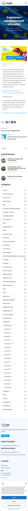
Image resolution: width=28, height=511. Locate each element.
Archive (14, 190)
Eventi (14, 230)
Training (14, 398)
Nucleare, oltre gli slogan (15, 176)
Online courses (14, 303)
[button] (26, 483)
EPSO (14, 223)
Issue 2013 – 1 (15, 332)
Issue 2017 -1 (15, 362)
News (14, 289)
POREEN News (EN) (14, 307)
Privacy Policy (16, 508)
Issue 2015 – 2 (15, 351)
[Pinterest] (12, 122)
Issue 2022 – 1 (15, 380)
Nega (14, 501)
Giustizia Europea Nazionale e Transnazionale (14, 256)
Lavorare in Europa (14, 267)
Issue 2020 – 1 (15, 376)
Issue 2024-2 (15, 387)
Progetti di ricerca (14, 318)
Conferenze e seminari (14, 212)
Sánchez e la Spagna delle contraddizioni (15, 159)
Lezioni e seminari (14, 270)
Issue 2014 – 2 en (15, 343)
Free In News (14, 245)
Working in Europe (14, 409)
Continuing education (14, 216)
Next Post (9, 134)
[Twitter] (9, 122)
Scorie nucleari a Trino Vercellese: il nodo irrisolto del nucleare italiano (16, 168)
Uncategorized (14, 402)
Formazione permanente (14, 241)
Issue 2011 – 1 (15, 329)
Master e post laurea (14, 285)
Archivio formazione (14, 194)
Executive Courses (14, 234)
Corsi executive (14, 219)
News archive (14, 296)
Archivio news (14, 197)
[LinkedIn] (15, 122)
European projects (14, 227)
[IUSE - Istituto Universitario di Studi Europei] (6, 2)
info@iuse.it (5, 465)
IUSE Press (14, 263)
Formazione (14, 237)
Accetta (14, 497)
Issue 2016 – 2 (15, 358)
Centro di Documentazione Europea (14, 208)
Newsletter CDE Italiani (14, 300)
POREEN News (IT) (14, 310)
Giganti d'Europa (14, 252)
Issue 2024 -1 (15, 384)
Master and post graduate (14, 281)
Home (8, 28)
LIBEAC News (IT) (14, 278)
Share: (2, 122)
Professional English (14, 314)
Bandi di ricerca (14, 201)
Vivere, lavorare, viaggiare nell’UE (10, 130)
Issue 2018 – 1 (15, 369)
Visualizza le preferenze (14, 505)
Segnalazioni (20, 57)
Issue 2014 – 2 (15, 340)
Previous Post (4, 128)
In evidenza (17, 28)
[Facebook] (7, 122)
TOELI (14, 394)
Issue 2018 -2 (15, 373)
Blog (12, 28)
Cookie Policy (10, 508)
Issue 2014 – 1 (15, 336)
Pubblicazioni (14, 321)
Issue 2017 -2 (15, 365)
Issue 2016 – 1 (15, 354)
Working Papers (15, 325)
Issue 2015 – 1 (15, 347)
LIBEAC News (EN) (14, 274)
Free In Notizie (14, 248)
